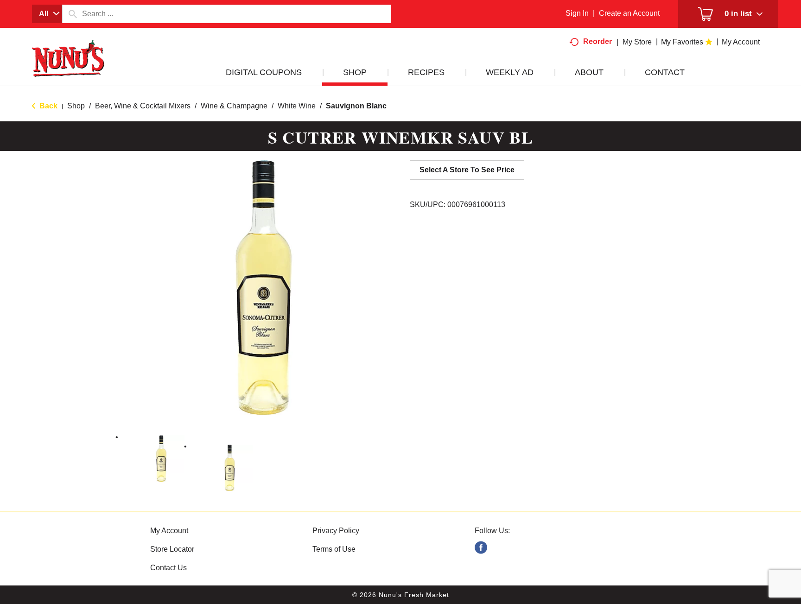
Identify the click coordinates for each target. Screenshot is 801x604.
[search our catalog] (72, 14)
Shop (76, 106)
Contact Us (168, 568)
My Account (169, 531)
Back (47, 106)
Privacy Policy (335, 531)
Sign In (577, 13)
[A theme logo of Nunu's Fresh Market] (68, 68)
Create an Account (629, 13)
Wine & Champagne (234, 106)
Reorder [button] (597, 41)
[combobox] (47, 14)
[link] (481, 547)
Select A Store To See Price (467, 170)
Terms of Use (334, 549)
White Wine (297, 106)
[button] (161, 459)
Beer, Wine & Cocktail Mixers (143, 106)
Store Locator (172, 549)
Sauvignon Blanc (356, 106)
